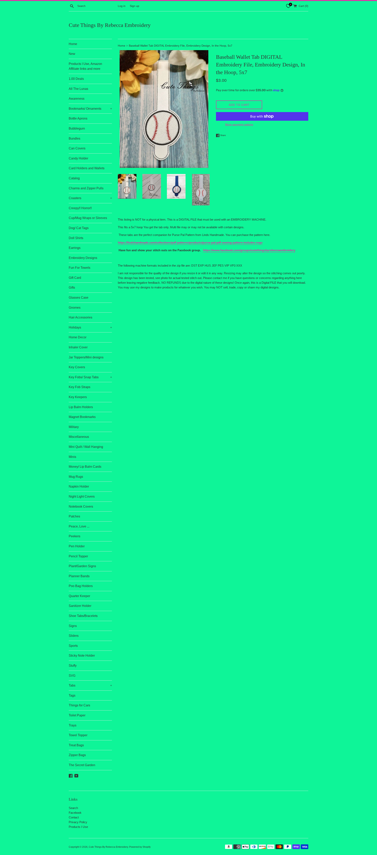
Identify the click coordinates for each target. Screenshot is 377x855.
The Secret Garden (82, 765)
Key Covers (77, 367)
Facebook (75, 812)
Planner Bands (79, 576)
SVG (72, 675)
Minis (72, 456)
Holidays (90, 327)
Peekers (74, 536)
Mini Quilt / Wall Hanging (86, 446)
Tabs (90, 685)
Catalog (74, 178)
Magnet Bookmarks (82, 417)
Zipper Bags (77, 755)
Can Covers (77, 148)
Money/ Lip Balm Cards (85, 466)
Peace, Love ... (79, 526)
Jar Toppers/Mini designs (86, 357)
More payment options (239, 124)
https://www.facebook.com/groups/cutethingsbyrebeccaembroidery (249, 250)
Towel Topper (78, 735)
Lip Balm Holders (81, 407)
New (72, 53)
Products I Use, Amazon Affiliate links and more (85, 66)
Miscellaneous (79, 436)
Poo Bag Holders (81, 586)
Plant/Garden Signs (82, 566)
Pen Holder (77, 546)
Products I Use (78, 826)
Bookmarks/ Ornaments (90, 108)
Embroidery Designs (83, 258)
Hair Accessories (80, 317)
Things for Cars (79, 705)
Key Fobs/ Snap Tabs (90, 377)
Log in (121, 6)
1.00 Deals (76, 78)
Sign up (134, 6)
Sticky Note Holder (82, 655)
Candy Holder (78, 158)
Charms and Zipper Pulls (86, 188)
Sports (73, 645)
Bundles (74, 138)
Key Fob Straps (79, 387)
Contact (74, 817)
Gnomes (75, 307)
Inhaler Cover (78, 347)
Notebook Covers (81, 506)
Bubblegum (77, 128)
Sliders (74, 635)
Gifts (72, 287)
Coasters (90, 198)
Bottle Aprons (78, 118)
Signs (73, 626)
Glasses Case (78, 297)
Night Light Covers (82, 496)
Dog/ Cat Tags (79, 228)
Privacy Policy (78, 822)
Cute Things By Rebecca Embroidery (110, 25)
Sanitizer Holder (80, 605)
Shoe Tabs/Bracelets (83, 616)
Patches (74, 516)
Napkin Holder (79, 486)
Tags (72, 695)
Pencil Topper (78, 556)
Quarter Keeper (79, 596)
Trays (72, 725)
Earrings (75, 247)
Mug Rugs (76, 476)
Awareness (76, 98)
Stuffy (73, 665)
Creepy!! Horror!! (80, 208)
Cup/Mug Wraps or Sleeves (88, 218)
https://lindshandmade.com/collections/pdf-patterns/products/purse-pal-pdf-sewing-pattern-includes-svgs (190, 242)
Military (74, 427)
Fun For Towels (79, 267)
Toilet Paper (77, 715)
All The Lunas (78, 88)
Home (73, 44)
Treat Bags (76, 745)
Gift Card (75, 277)
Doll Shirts (76, 238)
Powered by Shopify (140, 847)
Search (73, 808)
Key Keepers (78, 397)
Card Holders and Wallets (86, 168)
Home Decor (77, 337)
